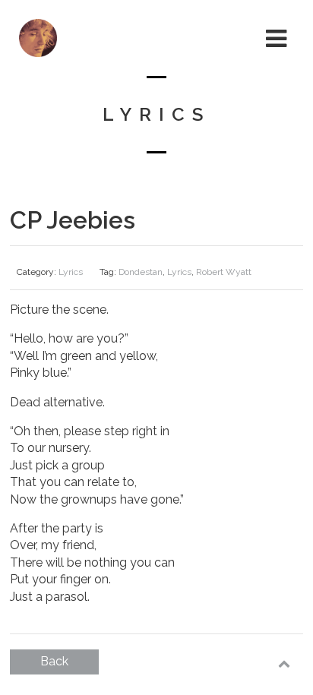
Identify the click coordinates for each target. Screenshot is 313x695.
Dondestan (141, 272)
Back (54, 661)
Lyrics (70, 272)
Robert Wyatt (223, 272)
